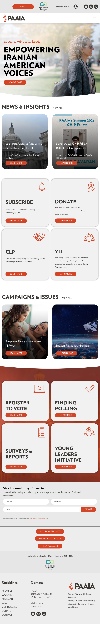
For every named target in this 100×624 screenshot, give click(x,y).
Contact (7, 615)
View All (57, 108)
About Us (7, 591)
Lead (4, 603)
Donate (6, 611)
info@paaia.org (37, 603)
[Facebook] (86, 7)
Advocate (7, 599)
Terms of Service (41, 518)
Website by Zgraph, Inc (77, 604)
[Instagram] (91, 7)
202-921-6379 (36, 606)
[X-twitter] (96, 7)
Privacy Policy (32, 518)
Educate (7, 595)
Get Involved (9, 607)
